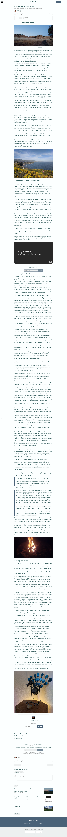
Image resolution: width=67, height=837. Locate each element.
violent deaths (40, 133)
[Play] (20, 18)
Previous (18, 764)
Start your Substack (30, 832)
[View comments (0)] (19, 14)
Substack (28, 834)
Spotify (23, 22)
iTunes (27, 22)
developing (22, 133)
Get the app (39, 832)
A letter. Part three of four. (19, 807)
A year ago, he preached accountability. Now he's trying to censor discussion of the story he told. (28, 800)
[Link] (13, 61)
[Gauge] (51, 18)
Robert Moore (30, 295)
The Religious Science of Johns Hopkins (24, 788)
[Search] (52, 2)
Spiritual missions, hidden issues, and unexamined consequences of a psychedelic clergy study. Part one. (27, 791)
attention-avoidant (39, 207)
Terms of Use (39, 752)
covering (45, 283)
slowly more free (40, 594)
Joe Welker (19, 10)
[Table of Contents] (1, 418)
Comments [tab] (17, 772)
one (40, 668)
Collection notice (40, 829)
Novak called (35, 502)
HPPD (26, 133)
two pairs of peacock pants (38, 589)
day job (45, 128)
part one (18, 50)
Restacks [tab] (21, 772)
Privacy (32, 829)
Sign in (63, 1)
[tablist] (19, 772)
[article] (33, 791)
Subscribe (58, 1)
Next (49, 764)
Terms (35, 829)
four (47, 668)
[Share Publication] (54, 2)
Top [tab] (15, 785)
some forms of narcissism (20, 207)
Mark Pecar (40, 47)
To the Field (17, 806)
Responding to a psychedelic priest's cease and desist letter (27, 797)
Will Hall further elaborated (23, 487)
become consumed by (43, 355)
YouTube (32, 22)
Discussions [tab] (22, 785)
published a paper (22, 473)
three (42, 668)
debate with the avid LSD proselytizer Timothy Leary (31, 506)
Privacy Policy (41, 753)
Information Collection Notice (33, 753)
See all (16, 813)
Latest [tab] (18, 785)
